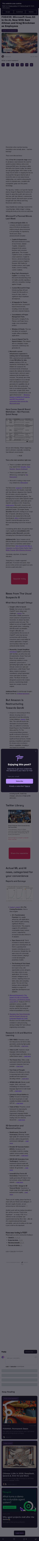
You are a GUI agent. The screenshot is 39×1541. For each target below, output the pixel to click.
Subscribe (19, 781)
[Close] (36, 751)
